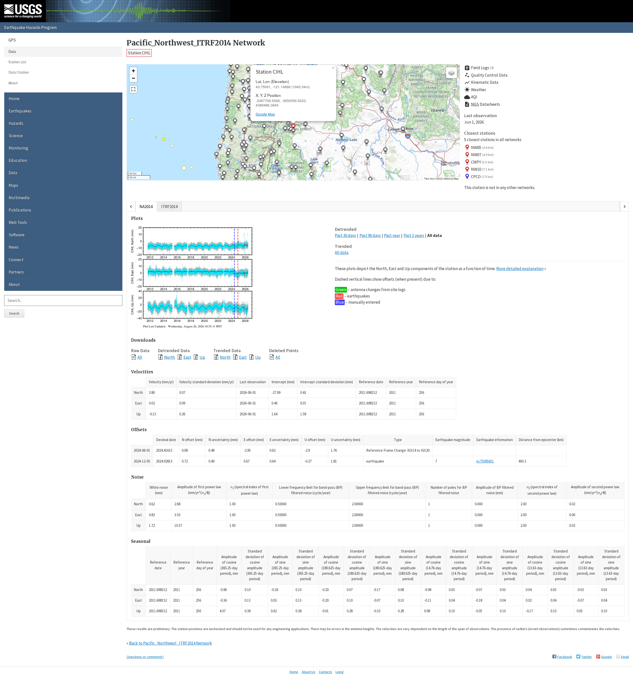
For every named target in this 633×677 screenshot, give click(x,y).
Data (12, 51)
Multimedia (19, 197)
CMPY (482, 162)
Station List (17, 62)
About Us (308, 672)
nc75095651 (485, 461)
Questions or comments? (145, 657)
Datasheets (482, 104)
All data (434, 235)
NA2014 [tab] (146, 206)
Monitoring (18, 148)
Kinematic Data (481, 82)
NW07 (482, 154)
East (187, 357)
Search (14, 313)
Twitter (586, 657)
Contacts (325, 672)
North (169, 357)
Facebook (564, 657)
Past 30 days (345, 235)
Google (606, 657)
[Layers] (451, 72)
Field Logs (479, 68)
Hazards (16, 123)
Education (18, 160)
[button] (227, 164)
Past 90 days (370, 235)
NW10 (482, 169)
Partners (16, 272)
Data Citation (18, 72)
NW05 (482, 147)
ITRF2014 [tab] (169, 206)
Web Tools (18, 222)
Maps (13, 185)
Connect (16, 259)
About (13, 83)
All (139, 357)
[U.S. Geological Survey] (23, 11)
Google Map (265, 114)
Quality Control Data (485, 75)
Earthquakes (20, 111)
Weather (475, 90)
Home (14, 98)
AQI (470, 97)
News (14, 247)
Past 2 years (414, 235)
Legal (339, 672)
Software (16, 234)
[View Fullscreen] (133, 89)
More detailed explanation (519, 268)
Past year (392, 235)
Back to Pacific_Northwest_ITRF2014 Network (170, 643)
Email (625, 657)
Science (16, 135)
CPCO (482, 176)
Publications (20, 210)
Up (202, 357)
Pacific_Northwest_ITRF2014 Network (196, 42)
